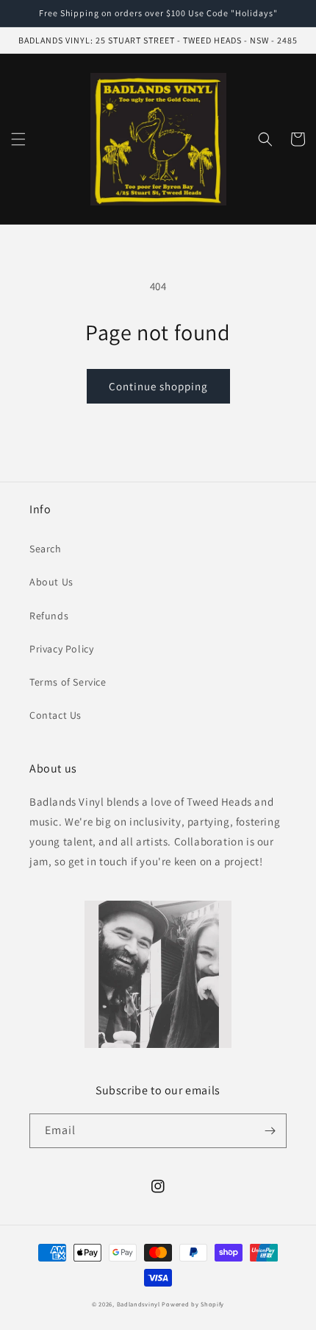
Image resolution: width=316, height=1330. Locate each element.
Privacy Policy (61, 648)
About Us (51, 581)
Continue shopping (158, 386)
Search (45, 548)
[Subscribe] (270, 1130)
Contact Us (55, 715)
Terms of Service (68, 682)
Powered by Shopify (193, 1304)
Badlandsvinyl (138, 1304)
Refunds (48, 615)
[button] (18, 139)
